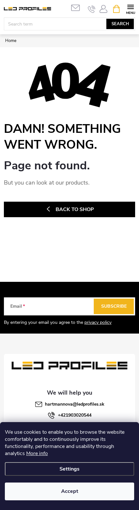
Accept (69, 491)
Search (120, 24)
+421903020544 (74, 415)
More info (37, 453)
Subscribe (114, 306)
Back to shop (75, 209)
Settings (69, 469)
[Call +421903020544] (92, 9)
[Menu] (130, 8)
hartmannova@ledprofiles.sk (74, 404)
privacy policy (98, 322)
